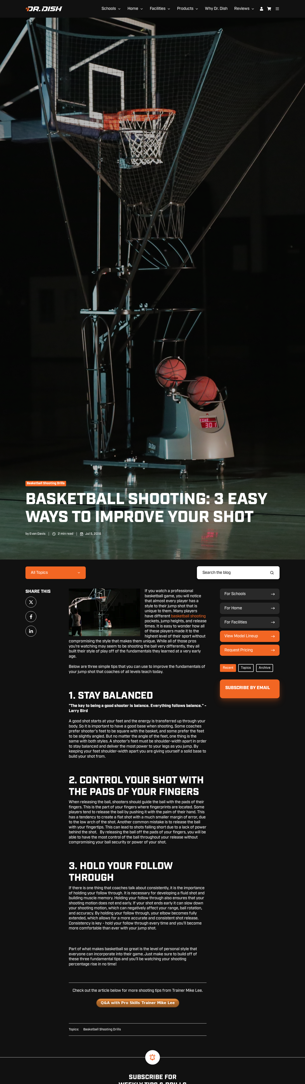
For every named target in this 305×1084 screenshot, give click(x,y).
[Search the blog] (272, 572)
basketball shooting (188, 616)
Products (185, 8)
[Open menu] (277, 8)
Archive (264, 667)
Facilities (157, 8)
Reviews (241, 8)
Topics (246, 667)
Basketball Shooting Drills (46, 483)
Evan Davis (37, 533)
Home (132, 8)
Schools (109, 8)
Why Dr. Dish (216, 8)
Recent (228, 667)
